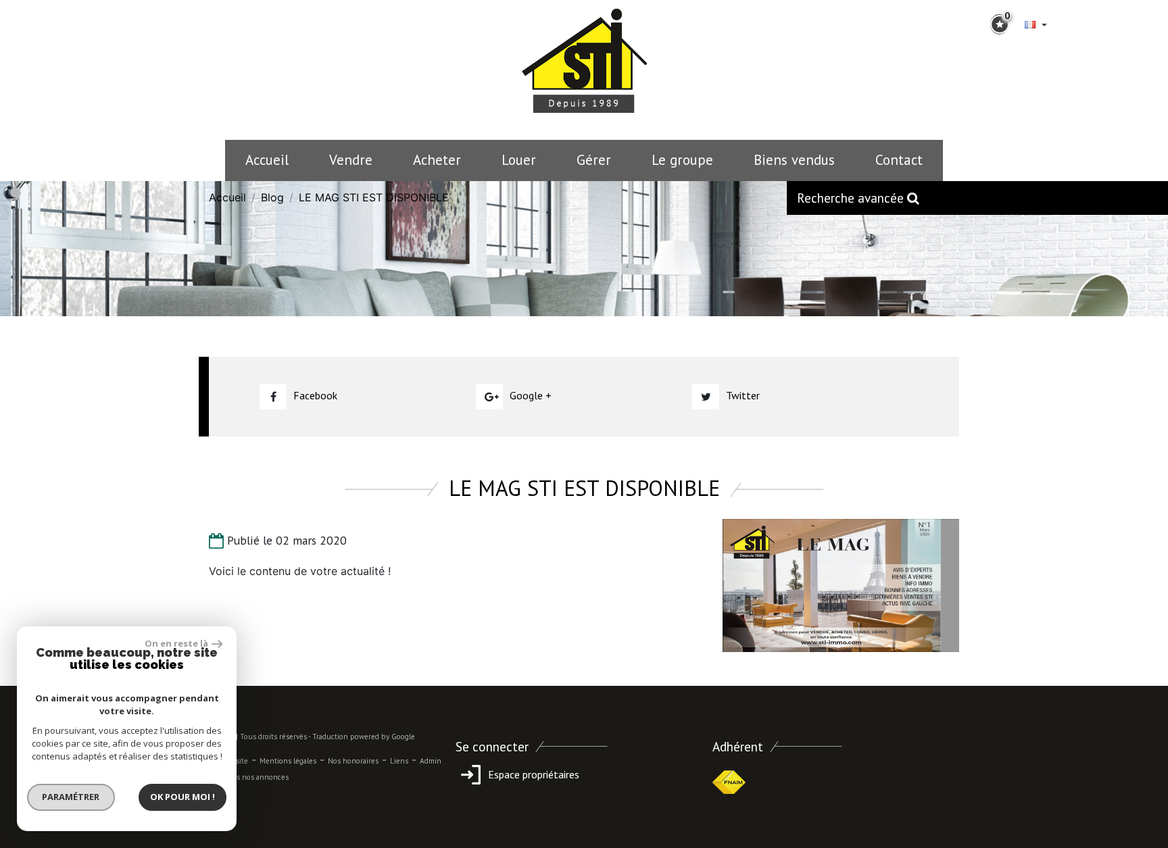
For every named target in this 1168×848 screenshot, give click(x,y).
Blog (272, 197)
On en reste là (176, 643)
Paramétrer (71, 797)
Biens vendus (794, 160)
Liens (399, 761)
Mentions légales (288, 761)
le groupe (682, 160)
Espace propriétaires (532, 774)
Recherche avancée (852, 197)
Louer (519, 160)
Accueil (267, 160)
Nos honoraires (353, 761)
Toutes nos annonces (253, 777)
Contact (899, 160)
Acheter (437, 160)
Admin (430, 761)
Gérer (594, 160)
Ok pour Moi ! (182, 797)
